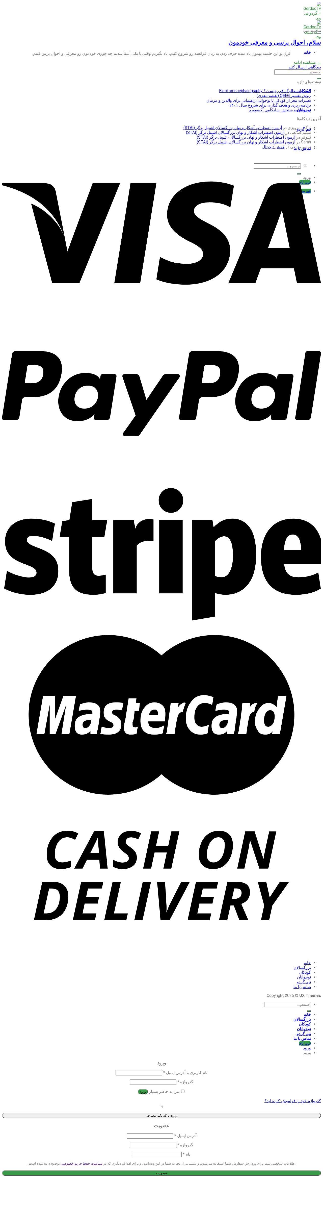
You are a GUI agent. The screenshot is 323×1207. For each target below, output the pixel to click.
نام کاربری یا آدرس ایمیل (185, 1072)
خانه (307, 52)
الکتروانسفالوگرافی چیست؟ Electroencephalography (265, 90)
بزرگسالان (302, 967)
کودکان (305, 972)
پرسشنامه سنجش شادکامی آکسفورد (280, 110)
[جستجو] (309, 1011)
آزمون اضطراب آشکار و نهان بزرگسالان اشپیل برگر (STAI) (232, 127)
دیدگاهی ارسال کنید (304, 67)
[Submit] (319, 78)
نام (186, 1154)
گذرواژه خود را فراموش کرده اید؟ (292, 1100)
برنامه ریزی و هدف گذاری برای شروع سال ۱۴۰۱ (270, 105)
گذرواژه (185, 1081)
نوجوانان (304, 977)
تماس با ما (302, 986)
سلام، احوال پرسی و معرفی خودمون (274, 42)
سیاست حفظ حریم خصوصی (81, 1163)
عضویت (161, 1173)
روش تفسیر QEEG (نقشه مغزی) (284, 95)
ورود (143, 1092)
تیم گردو (304, 981)
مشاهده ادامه (307, 62)
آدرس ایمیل (185, 1135)
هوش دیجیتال (273, 146)
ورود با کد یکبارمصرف (161, 1115)
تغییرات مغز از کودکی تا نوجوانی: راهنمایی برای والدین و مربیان (258, 100)
